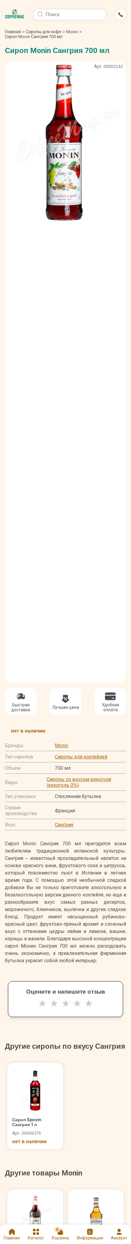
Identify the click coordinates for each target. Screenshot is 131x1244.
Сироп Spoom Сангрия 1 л (26, 1122)
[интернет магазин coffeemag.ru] (14, 14)
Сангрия (64, 825)
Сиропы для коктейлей (81, 757)
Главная (15, 31)
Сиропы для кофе (43, 31)
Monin (72, 31)
